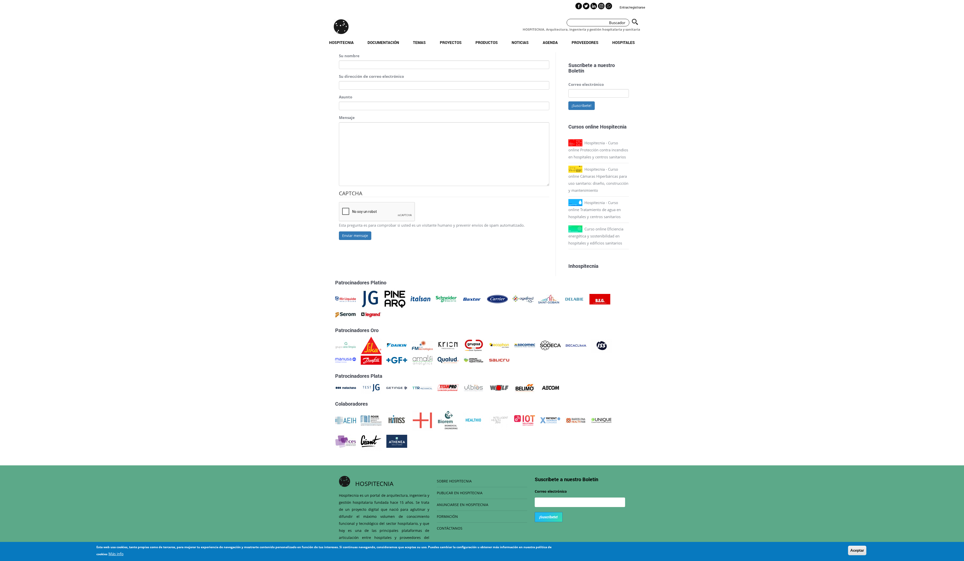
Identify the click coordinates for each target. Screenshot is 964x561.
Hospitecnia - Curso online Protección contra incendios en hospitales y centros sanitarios (598, 149)
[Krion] (448, 344)
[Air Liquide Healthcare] (345, 298)
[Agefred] (523, 298)
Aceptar (857, 550)
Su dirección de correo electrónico (371, 76)
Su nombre (349, 55)
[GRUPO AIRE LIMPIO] (345, 344)
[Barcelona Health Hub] (575, 419)
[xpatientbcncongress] (550, 419)
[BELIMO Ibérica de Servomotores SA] (524, 387)
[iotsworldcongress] (524, 419)
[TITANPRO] (448, 387)
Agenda (550, 42)
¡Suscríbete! (581, 105)
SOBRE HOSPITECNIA (454, 481)
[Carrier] (497, 298)
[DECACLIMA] (576, 344)
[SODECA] (550, 344)
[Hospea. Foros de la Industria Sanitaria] (422, 419)
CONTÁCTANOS (449, 528)
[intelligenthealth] (499, 419)
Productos (486, 42)
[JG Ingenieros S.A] (370, 298)
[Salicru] (499, 359)
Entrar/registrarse (632, 7)
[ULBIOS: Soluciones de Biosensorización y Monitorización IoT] (473, 387)
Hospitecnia (341, 42)
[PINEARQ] (395, 298)
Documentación (383, 42)
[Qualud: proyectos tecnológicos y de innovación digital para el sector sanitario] (448, 359)
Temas (419, 42)
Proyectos (451, 42)
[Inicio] (341, 26)
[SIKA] (371, 344)
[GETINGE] (396, 387)
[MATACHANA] (345, 387)
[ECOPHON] (499, 344)
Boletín (576, 70)
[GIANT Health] (371, 440)
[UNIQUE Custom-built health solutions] (601, 419)
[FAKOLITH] (473, 359)
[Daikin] (396, 344)
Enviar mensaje (355, 235)
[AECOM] (550, 387)
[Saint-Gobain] (548, 298)
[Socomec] (524, 344)
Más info (116, 553)
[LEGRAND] (371, 314)
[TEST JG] (371, 387)
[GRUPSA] (473, 344)
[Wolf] (499, 387)
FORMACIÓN (447, 516)
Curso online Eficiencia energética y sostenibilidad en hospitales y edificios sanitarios (595, 235)
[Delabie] (574, 298)
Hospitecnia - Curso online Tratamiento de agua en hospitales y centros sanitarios (594, 209)
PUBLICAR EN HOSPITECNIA (460, 492)
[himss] (396, 419)
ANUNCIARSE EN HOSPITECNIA (462, 504)
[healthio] (473, 419)
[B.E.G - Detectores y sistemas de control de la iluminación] (599, 298)
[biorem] (448, 419)
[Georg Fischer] (396, 359)
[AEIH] (345, 419)
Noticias (520, 42)
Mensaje (347, 117)
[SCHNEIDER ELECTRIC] (446, 298)
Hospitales (623, 42)
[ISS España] (601, 344)
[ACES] (345, 440)
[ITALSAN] (420, 298)
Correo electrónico (586, 84)
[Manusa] (345, 359)
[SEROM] (345, 314)
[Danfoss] (371, 359)
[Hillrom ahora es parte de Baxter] (471, 298)
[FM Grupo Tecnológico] (422, 344)
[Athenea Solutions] (396, 440)
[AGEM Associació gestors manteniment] (371, 419)
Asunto (345, 96)
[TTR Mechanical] (422, 387)
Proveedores (585, 42)
